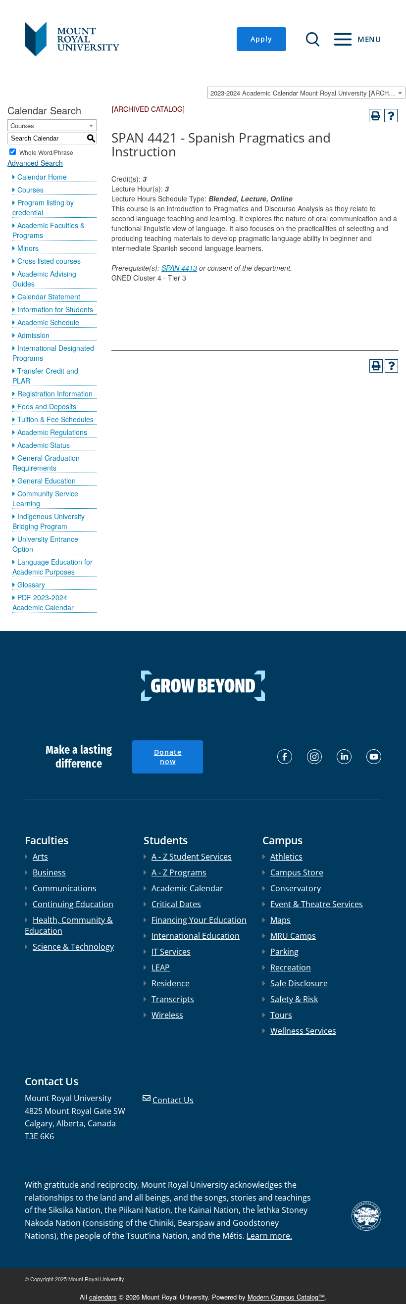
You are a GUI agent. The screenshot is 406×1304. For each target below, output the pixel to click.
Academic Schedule (48, 322)
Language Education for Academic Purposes (52, 567)
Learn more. (269, 1235)
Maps (280, 920)
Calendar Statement (48, 296)
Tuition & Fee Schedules (55, 419)
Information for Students (55, 309)
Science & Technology (73, 946)
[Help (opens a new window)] (391, 115)
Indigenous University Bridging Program (48, 521)
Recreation (290, 967)
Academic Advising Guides (44, 279)
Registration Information (55, 393)
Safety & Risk (294, 999)
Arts (40, 856)
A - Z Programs (179, 872)
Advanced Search (35, 163)
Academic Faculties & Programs (48, 230)
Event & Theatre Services (316, 904)
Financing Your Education (199, 920)
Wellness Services (303, 1030)
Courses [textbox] (22, 125)
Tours (281, 1015)
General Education (46, 480)
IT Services (171, 951)
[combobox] (306, 92)
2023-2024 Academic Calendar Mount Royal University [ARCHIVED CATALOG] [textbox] (307, 92)
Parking (284, 951)
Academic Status (43, 445)
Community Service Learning (45, 498)
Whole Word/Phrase (46, 151)
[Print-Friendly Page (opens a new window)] (375, 115)
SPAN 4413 (179, 268)
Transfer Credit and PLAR (45, 376)
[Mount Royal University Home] (72, 38)
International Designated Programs (53, 353)
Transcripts (173, 999)
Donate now (168, 757)
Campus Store (296, 872)
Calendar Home (42, 177)
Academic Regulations (52, 432)
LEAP (161, 967)
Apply (261, 39)
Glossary (31, 584)
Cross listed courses (49, 261)
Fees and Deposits (46, 406)
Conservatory (295, 888)
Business (49, 872)
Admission (33, 335)
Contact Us (173, 1100)
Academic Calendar (187, 888)
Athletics (286, 856)
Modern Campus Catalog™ (286, 1297)
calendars (103, 1297)
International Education (196, 935)
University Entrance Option (45, 544)
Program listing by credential (43, 207)
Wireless (167, 1015)
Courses (30, 189)
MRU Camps (293, 935)
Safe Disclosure (299, 983)
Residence (171, 983)
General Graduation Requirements (46, 463)
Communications (65, 888)
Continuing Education (73, 904)
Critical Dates (176, 904)
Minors (28, 248)
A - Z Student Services (192, 856)
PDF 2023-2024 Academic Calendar (43, 602)
